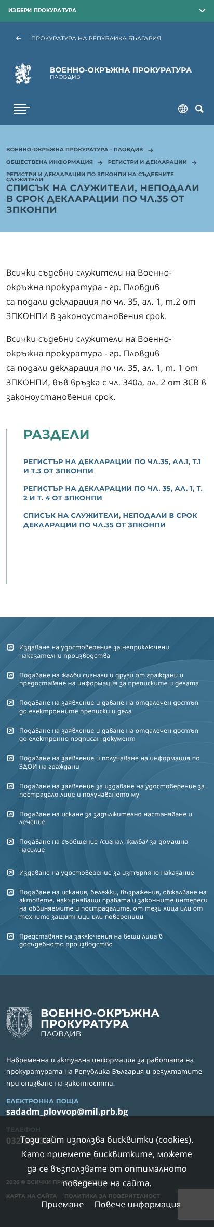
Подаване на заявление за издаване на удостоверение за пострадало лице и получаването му (112, 790)
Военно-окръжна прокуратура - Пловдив (74, 150)
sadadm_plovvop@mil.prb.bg (67, 1111)
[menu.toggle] (22, 108)
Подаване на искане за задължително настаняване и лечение (105, 818)
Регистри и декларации (147, 162)
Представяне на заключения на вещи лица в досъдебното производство (91, 940)
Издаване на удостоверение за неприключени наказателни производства (94, 651)
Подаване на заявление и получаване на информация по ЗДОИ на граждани (109, 762)
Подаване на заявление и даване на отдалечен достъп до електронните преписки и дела (108, 706)
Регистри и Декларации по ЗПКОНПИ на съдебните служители (90, 177)
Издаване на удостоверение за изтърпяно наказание (106, 872)
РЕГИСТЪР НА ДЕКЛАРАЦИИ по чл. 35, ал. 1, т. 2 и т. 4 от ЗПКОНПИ (113, 493)
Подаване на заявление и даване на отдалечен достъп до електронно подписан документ (108, 734)
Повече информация (138, 1204)
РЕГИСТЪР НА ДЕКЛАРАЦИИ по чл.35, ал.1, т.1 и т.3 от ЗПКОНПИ (112, 466)
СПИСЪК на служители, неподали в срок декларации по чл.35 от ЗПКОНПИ (110, 520)
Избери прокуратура (42, 10)
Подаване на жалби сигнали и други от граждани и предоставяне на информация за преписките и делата (109, 679)
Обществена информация (49, 162)
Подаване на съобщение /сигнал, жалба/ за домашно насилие (104, 845)
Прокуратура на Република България (96, 38)
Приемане (62, 1204)
